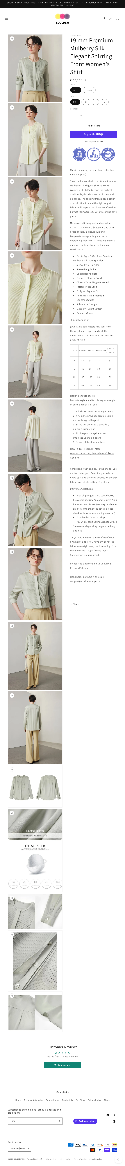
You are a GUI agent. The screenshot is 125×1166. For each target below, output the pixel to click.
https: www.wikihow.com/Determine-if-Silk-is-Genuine (92, 453)
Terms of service (80, 1159)
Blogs (107, 1100)
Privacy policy (65, 1159)
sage (75, 90)
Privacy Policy (94, 1100)
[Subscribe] (59, 1121)
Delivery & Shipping (33, 1100)
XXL (75, 102)
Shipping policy (95, 1159)
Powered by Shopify (35, 1159)
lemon (89, 90)
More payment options (93, 141)
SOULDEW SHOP (20, 1159)
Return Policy (52, 1100)
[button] (6, 18)
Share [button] (76, 604)
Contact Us (67, 1100)
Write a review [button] (62, 1065)
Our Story (80, 1100)
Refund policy (51, 1159)
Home (18, 1100)
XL (86, 102)
